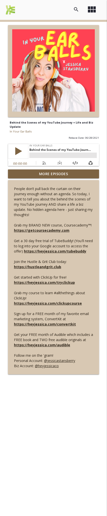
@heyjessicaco (47, 365)
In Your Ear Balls (21, 131)
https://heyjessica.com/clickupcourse (48, 303)
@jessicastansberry (59, 360)
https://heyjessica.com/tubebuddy (55, 251)
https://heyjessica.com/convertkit (45, 324)
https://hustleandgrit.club (37, 266)
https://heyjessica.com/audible (42, 345)
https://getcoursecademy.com (41, 230)
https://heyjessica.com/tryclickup (44, 282)
